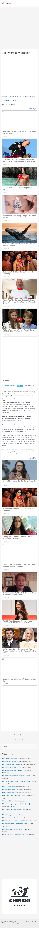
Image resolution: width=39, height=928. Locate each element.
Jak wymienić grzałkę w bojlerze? (12, 809)
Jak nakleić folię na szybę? (10, 767)
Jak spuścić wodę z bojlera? (10, 758)
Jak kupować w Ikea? (8, 818)
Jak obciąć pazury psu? (9, 761)
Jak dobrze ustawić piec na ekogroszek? (14, 775)
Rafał (5, 100)
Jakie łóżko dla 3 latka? (9, 786)
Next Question (19, 740)
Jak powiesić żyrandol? (9, 801)
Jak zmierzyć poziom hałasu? (11, 815)
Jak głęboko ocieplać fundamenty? (12, 829)
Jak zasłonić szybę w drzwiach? (11, 834)
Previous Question (20, 735)
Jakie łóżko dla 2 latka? (9, 792)
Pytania (4, 96)
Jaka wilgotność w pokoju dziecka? (12, 770)
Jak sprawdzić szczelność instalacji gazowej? (15, 823)
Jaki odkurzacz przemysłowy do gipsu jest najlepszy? (18, 804)
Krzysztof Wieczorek (10, 385)
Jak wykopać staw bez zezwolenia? (13, 821)
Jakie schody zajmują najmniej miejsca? (14, 795)
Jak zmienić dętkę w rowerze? (11, 764)
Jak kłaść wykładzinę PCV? (10, 789)
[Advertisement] (19, 26)
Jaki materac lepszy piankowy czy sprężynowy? (16, 781)
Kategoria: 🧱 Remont (14, 96)
